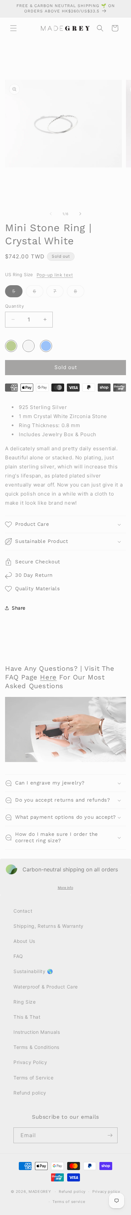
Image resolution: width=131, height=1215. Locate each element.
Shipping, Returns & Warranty (48, 926)
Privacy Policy (30, 1062)
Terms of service (68, 1201)
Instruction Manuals (36, 1032)
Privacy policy (106, 1191)
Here (48, 677)
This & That (27, 1017)
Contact (22, 911)
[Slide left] (50, 213)
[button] (13, 28)
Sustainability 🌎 (33, 971)
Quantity (14, 306)
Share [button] (19, 608)
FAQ (18, 956)
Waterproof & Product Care (45, 987)
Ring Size (24, 1002)
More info (65, 887)
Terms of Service (33, 1077)
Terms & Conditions (36, 1047)
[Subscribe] (109, 1135)
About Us (24, 941)
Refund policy (29, 1093)
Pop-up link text (55, 274)
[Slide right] (80, 213)
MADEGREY (40, 1191)
